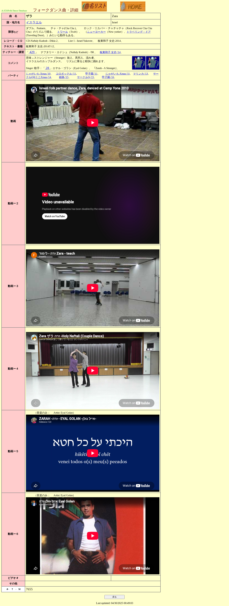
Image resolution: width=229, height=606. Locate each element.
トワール (62, 31)
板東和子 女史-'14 (110, 52)
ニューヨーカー (96, 31)
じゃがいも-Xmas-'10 (38, 73)
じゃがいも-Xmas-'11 (117, 73)
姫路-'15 (63, 77)
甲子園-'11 (91, 73)
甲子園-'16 (108, 77)
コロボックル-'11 (66, 73)
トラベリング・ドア (139, 31)
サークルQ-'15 (85, 77)
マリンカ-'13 (140, 73)
